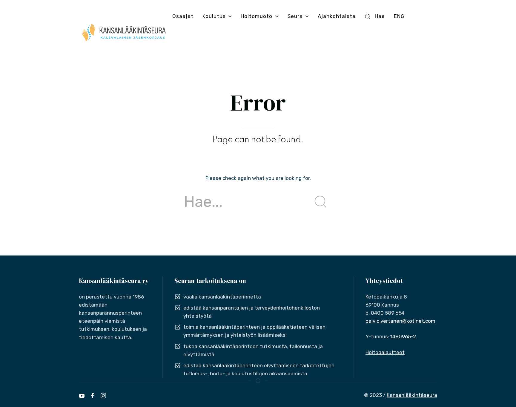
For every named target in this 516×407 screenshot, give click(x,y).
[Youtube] (82, 396)
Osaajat (183, 16)
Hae (380, 16)
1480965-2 (403, 336)
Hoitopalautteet (385, 352)
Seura (295, 16)
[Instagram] (103, 396)
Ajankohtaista (337, 16)
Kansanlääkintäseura (412, 395)
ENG (399, 16)
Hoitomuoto (256, 16)
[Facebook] (93, 396)
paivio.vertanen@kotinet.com (400, 321)
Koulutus (214, 16)
